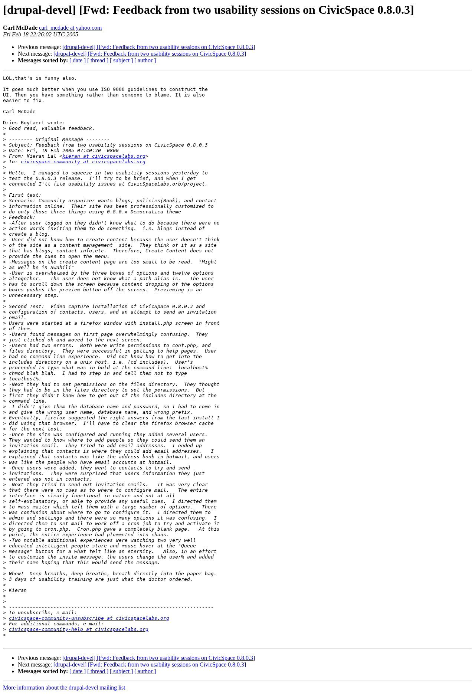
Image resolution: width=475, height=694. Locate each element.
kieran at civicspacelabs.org (103, 156)
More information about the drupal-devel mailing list (64, 687)
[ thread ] (97, 60)
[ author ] (145, 60)
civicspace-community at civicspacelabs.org (83, 161)
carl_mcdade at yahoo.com (70, 27)
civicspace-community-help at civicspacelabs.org (78, 629)
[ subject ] (121, 60)
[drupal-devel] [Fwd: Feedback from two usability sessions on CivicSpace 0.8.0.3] (158, 47)
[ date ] (77, 60)
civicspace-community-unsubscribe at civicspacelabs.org (89, 618)
